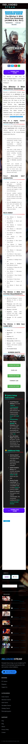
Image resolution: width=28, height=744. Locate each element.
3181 (14, 24)
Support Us (4, 687)
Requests (4, 684)
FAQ (3, 720)
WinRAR (12, 423)
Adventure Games (6, 699)
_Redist (12, 405)
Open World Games (10, 13)
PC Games (4, 681)
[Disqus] (14, 544)
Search (4, 583)
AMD (16, 474)
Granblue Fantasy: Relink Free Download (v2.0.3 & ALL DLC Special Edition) (18, 613)
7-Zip (14, 433)
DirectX (12, 416)
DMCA (3, 726)
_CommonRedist (14, 407)
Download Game (15, 72)
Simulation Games (6, 705)
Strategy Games (6, 708)
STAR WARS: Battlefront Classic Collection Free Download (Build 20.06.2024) (18, 622)
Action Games (5, 696)
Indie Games (5, 702)
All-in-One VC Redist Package (15, 501)
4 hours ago (22, 600)
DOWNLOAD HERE (14, 365)
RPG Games (19, 13)
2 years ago (18, 22)
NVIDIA (11, 474)
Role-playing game (6, 711)
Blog (3, 723)
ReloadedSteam (9, 22)
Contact (4, 732)
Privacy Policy (5, 729)
